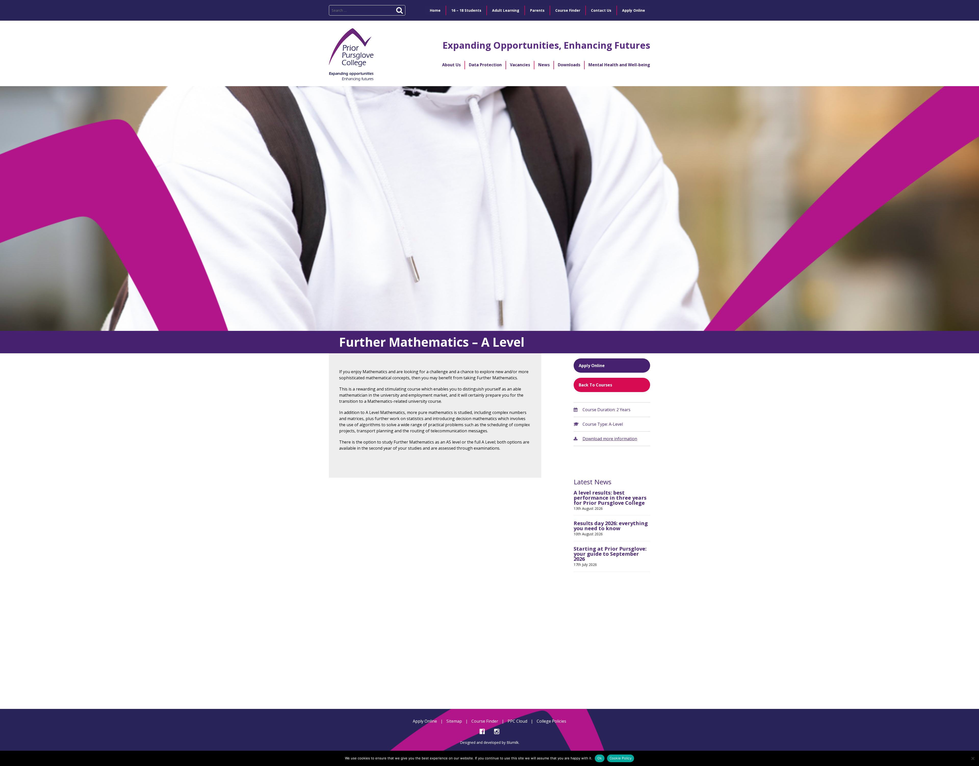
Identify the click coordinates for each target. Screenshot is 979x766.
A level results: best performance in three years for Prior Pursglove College (610, 497)
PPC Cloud (517, 721)
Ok (599, 758)
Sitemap (454, 721)
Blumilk (513, 742)
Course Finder (484, 721)
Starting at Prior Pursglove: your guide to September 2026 (610, 553)
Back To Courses (595, 385)
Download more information (610, 439)
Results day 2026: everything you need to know (611, 526)
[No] (972, 758)
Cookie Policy (621, 758)
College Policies (551, 721)
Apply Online (592, 365)
